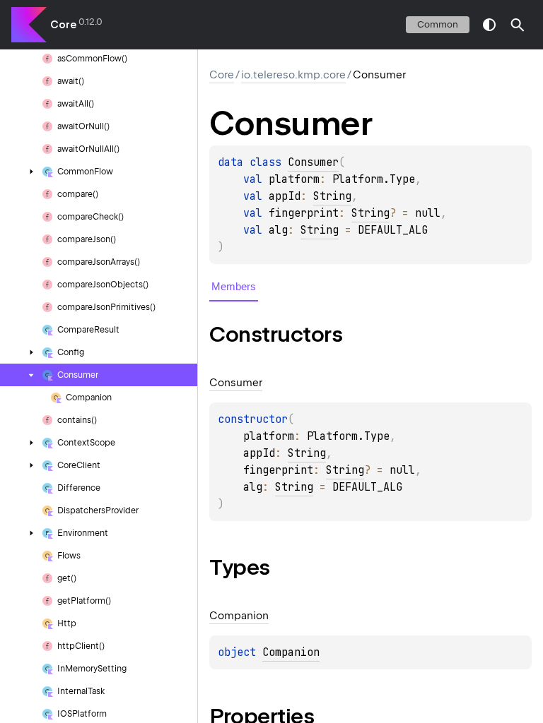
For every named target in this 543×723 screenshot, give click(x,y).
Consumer (313, 162)
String (332, 196)
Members (233, 286)
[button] (517, 25)
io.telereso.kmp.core (293, 74)
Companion (291, 652)
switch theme (489, 25)
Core (63, 24)
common (437, 24)
